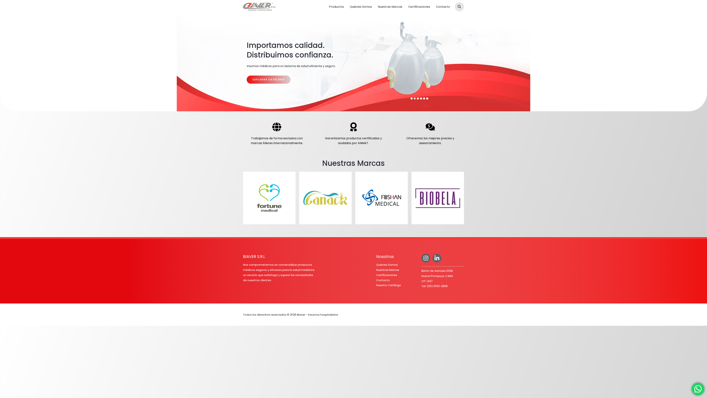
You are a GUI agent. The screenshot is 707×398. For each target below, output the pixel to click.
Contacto (443, 7)
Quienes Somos (361, 7)
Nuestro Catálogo (388, 285)
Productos (336, 7)
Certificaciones (419, 7)
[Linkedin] (436, 258)
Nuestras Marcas (390, 7)
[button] (412, 98)
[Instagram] (425, 258)
